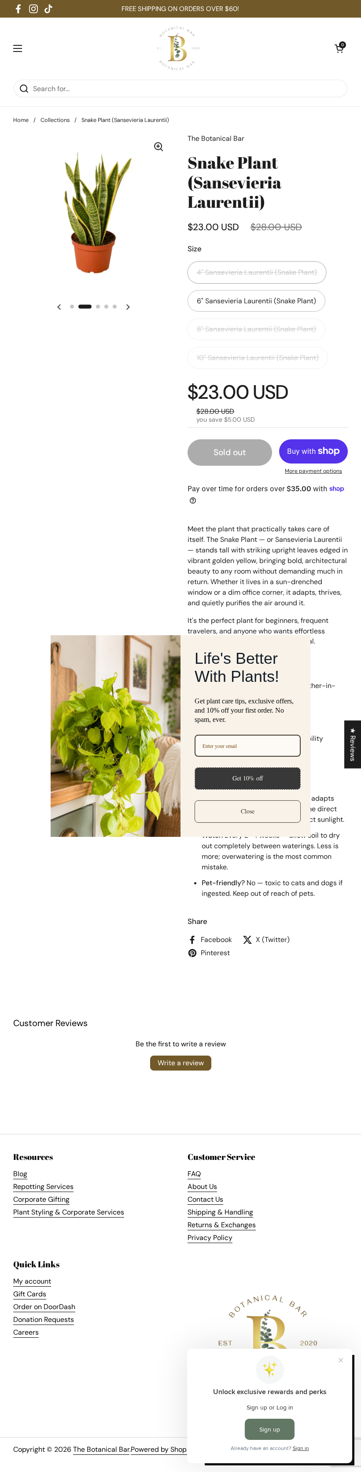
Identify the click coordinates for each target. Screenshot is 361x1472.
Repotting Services (43, 1186)
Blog (20, 1173)
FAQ (194, 1173)
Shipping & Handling (220, 1212)
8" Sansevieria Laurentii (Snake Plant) (256, 329)
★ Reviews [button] (352, 745)
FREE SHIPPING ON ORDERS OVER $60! (180, 8)
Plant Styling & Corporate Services (68, 1212)
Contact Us (205, 1199)
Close (247, 811)
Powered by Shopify (163, 1449)
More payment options (313, 471)
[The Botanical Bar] (178, 48)
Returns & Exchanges (222, 1224)
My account (32, 1281)
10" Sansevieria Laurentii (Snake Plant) (258, 357)
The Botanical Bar (101, 1449)
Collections (55, 120)
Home (21, 120)
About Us (202, 1186)
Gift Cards (29, 1294)
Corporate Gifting (41, 1199)
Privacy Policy (210, 1237)
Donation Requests (43, 1319)
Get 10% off (247, 778)
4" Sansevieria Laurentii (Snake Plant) (257, 272)
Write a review (181, 1062)
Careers (26, 1332)
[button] (339, 48)
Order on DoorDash (44, 1306)
